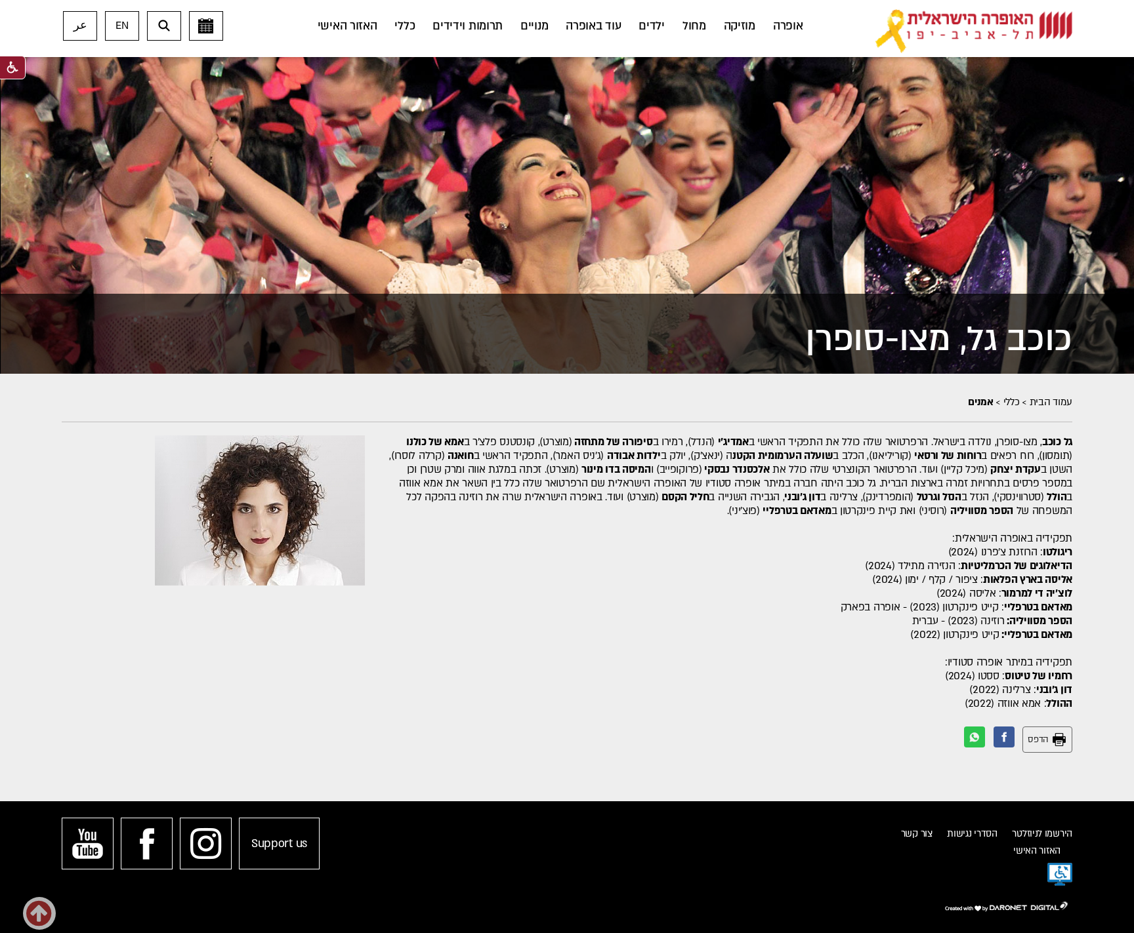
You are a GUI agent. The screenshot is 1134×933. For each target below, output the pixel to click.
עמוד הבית (1051, 401)
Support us (279, 843)
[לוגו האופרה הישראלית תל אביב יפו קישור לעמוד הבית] (973, 31)
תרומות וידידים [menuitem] (467, 25)
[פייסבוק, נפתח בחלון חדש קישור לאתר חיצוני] (147, 843)
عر (80, 25)
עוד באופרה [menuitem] (593, 25)
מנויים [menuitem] (534, 25)
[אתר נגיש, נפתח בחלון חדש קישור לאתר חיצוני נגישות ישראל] (1059, 874)
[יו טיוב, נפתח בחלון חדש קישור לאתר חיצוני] (88, 843)
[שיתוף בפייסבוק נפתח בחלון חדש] (1004, 736)
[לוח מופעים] (206, 26)
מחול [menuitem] (694, 25)
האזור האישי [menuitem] (347, 25)
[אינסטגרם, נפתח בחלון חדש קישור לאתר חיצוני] (206, 843)
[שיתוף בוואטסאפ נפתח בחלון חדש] (974, 736)
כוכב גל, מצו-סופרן (938, 339)
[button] (164, 26)
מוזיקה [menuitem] (739, 25)
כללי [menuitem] (404, 25)
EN (122, 25)
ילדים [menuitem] (652, 25)
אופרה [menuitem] (788, 25)
